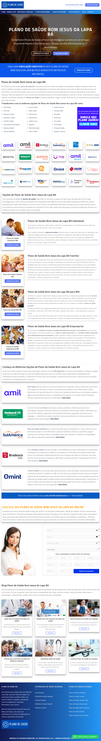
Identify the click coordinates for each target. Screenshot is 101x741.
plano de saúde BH (28, 86)
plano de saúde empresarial (65, 333)
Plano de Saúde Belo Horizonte (79, 708)
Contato (90, 12)
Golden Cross (33, 121)
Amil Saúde (7, 107)
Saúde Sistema (59, 107)
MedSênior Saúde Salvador (44, 704)
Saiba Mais (17, 633)
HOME (3, 12)
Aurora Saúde (33, 107)
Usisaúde (57, 114)
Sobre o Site (11, 12)
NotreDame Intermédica (12, 124)
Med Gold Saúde (34, 128)
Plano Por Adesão (59, 12)
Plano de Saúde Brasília (76, 711)
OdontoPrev (33, 117)
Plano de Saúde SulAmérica (37, 429)
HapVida (31, 124)
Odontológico (74, 12)
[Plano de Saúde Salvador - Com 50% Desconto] (12, 5)
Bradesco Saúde (9, 114)
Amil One (6, 111)
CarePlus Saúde (9, 121)
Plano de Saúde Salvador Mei (78, 700)
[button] (85, 737)
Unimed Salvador (9, 131)
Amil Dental (32, 114)
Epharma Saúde (9, 128)
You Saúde (57, 121)
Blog (84, 12)
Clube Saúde (33, 111)
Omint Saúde (33, 131)
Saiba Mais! (60, 437)
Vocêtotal (57, 117)
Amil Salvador (39, 692)
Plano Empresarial (43, 12)
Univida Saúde (58, 111)
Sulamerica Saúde (9, 117)
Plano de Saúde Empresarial (78, 704)
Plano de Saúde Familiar (76, 696)
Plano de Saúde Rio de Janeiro (78, 715)
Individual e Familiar (25, 12)
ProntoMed (58, 124)
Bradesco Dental (59, 131)
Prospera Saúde (59, 128)
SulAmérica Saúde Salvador (44, 696)
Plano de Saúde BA (25, 692)
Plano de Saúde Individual (77, 692)
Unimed (45, 407)
